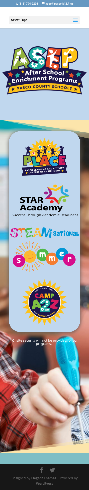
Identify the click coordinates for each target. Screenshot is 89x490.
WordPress (44, 483)
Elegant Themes (43, 478)
